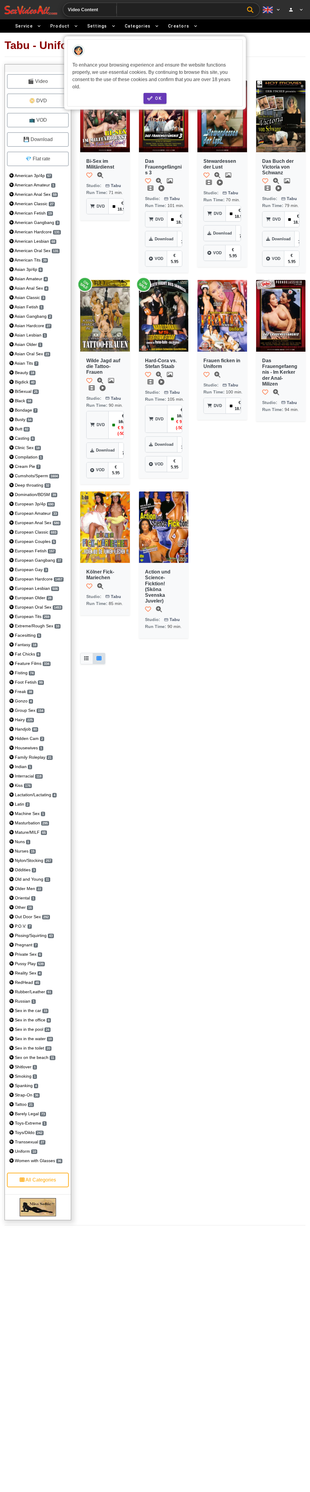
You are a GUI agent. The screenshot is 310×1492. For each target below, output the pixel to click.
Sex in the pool (31, 1029)
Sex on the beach (34, 1057)
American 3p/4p (32, 175)
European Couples (34, 541)
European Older (32, 597)
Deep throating (31, 485)
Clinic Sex (27, 447)
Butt (21, 428)
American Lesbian (34, 241)
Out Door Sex (31, 916)
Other (23, 907)
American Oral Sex (36, 250)
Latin (21, 804)
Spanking (25, 1085)
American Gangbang (36, 222)
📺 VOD (38, 120)
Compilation (28, 457)
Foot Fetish (28, 682)
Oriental (24, 898)
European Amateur (35, 513)
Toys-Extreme (29, 1123)
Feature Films (31, 663)
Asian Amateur (30, 278)
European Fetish (34, 550)
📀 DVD (38, 100)
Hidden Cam (28, 738)
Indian (22, 766)
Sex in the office (32, 1019)
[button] (89, 175)
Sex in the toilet (32, 1048)
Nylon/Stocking (32, 860)
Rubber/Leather (32, 991)
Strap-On (26, 1095)
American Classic (34, 203)
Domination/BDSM (35, 494)
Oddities (24, 869)
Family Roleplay (32, 757)
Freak (23, 691)
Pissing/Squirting (33, 935)
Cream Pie (26, 466)
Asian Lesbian (30, 335)
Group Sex (28, 710)
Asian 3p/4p (27, 269)
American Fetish (33, 213)
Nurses (24, 851)
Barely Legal (29, 1113)
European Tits (31, 616)
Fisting (24, 672)
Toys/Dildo (28, 1132)
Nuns (21, 841)
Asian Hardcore (32, 325)
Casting (24, 438)
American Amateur (34, 184)
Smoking (25, 1076)
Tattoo (23, 1104)
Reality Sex (27, 973)
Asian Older (27, 344)
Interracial (27, 776)
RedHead (26, 982)
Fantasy (25, 644)
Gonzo (23, 700)
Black (22, 400)
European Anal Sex (36, 522)
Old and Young (31, 879)
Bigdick (24, 382)
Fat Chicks (26, 654)
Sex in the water (33, 1038)
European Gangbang (37, 560)
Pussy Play (29, 963)
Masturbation (31, 822)
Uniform (25, 1151)
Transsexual (29, 1141)
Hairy (23, 719)
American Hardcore (37, 231)
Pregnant (25, 944)
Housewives (28, 747)
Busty (22, 419)
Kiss (22, 785)
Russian (24, 1001)
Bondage (25, 410)
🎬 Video (38, 81)
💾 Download (38, 139)
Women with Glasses (37, 1160)
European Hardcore (38, 579)
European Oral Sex (37, 607)
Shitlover (25, 1066)
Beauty (24, 372)
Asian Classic (29, 297)
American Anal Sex (35, 194)
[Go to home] (31, 10)
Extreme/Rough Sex (36, 625)
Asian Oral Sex (31, 353)
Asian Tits (25, 363)
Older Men (27, 888)
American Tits (30, 260)
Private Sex (27, 954)
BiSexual (26, 391)
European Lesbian (36, 588)
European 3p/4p (34, 503)
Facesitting (27, 635)
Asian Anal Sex (30, 288)
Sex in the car (30, 1010)
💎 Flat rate (37, 158)
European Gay (30, 569)
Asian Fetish (28, 306)
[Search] (251, 10)
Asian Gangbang (32, 316)
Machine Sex (29, 813)
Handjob (25, 729)
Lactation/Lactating (34, 794)
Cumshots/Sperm (36, 475)
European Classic (35, 532)
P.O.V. (22, 926)
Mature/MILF (30, 832)
